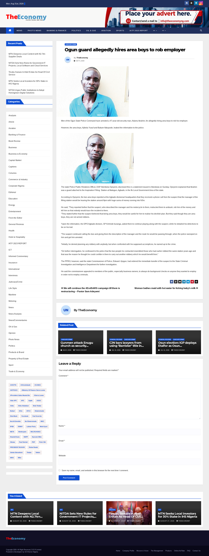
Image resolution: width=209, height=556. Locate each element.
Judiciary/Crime (15, 282)
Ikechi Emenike (15, 421)
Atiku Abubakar (23, 406)
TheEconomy (82, 58)
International (14, 269)
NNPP (26, 437)
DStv (20, 411)
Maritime (12, 295)
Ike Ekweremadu (30, 421)
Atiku (12, 406)
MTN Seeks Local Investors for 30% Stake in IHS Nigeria (177, 515)
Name (62, 426)
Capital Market (15, 160)
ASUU (39, 400)
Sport (11, 365)
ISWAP (20, 426)
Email (62, 441)
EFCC (29, 411)
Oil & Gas (91, 30)
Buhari (12, 411)
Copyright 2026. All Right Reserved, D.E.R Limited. (24, 550)
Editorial (12, 192)
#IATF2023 (13, 390)
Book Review (14, 141)
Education (13, 199)
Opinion (12, 333)
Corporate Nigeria (16, 186)
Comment (63, 376)
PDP (33, 442)
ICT (10, 250)
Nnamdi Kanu (14, 437)
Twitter (38, 452)
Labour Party (31, 426)
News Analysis (15, 314)
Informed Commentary (18, 256)
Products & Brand (16, 352)
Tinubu (29, 452)
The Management (157, 551)
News (19, 30)
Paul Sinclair (23, 442)
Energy (12, 205)
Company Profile (128, 551)
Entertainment (15, 211)
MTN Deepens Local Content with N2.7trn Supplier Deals (25, 516)
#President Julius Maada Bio (20, 395)
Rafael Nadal (33, 447)
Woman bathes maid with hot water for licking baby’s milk (165, 288)
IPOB (12, 426)
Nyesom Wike (37, 437)
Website (62, 456)
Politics (76, 30)
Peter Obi (42, 442)
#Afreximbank (25, 385)
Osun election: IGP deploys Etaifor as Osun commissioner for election (177, 346)
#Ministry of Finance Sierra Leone (33, 390)
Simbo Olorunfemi (16, 452)
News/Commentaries (18, 320)
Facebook (25, 416)
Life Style (13, 288)
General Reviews (16, 224)
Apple (30, 400)
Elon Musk (13, 416)
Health (11, 231)
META (12, 432)
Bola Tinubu (37, 406)
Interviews (13, 275)
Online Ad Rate (179, 551)
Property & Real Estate (19, 359)
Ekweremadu (39, 411)
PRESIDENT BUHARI (17, 447)
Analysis (12, 115)
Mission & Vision (142, 551)
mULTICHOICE (36, 432)
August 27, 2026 (118, 521)
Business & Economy (18, 154)
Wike (19, 458)
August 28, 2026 (20, 521)
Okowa (12, 442)
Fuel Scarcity (37, 416)
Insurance (13, 263)
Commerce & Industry (18, 179)
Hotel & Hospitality (17, 237)
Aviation (106, 30)
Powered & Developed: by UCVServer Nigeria (22, 552)
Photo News (34, 30)
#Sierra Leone (39, 395)
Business (13, 147)
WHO (12, 458)
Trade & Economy (16, 371)
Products (168, 551)
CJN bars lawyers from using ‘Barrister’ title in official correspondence (126, 346)
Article (11, 122)
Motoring (12, 301)
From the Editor (15, 218)
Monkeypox (22, 432)
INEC (42, 421)
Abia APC (13, 400)
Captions (13, 167)
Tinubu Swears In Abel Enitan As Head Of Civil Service (125, 516)
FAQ (188, 551)
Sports (120, 30)
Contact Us (197, 551)
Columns (12, 173)
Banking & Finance (56, 30)
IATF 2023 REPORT (139, 30)
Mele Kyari (43, 426)
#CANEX (38, 385)
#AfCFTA (13, 385)
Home (118, 551)
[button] (201, 30)
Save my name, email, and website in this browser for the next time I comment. (95, 470)
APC (22, 400)
